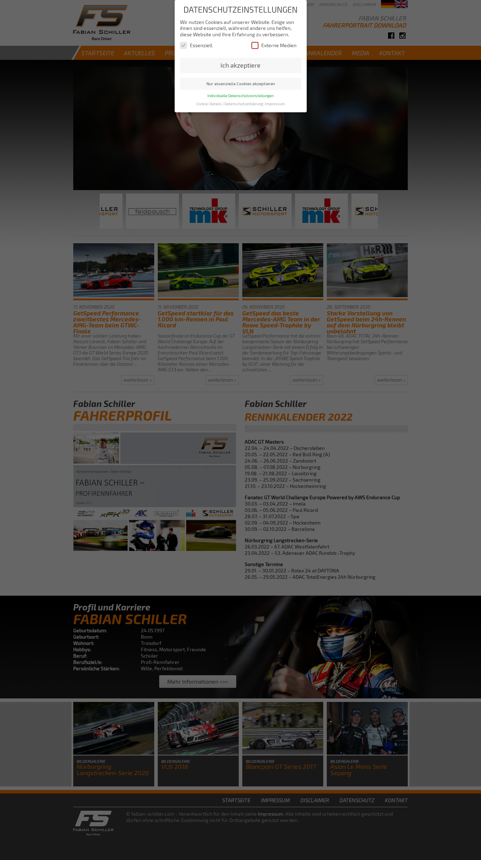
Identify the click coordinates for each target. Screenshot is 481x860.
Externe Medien (278, 45)
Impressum (275, 104)
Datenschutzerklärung (243, 104)
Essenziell (201, 45)
